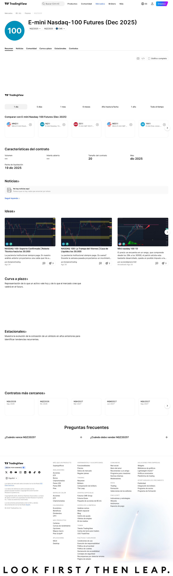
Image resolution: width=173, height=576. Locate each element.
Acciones (56, 473)
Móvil (55, 541)
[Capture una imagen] (138, 58)
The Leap (81, 488)
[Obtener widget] (143, 58)
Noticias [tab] (19, 48)
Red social (114, 466)
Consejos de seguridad (86, 554)
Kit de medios (82, 521)
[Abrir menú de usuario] (152, 3)
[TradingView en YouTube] (15, 472)
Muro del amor (116, 468)
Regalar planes (83, 473)
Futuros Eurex (82, 498)
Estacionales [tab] (60, 48)
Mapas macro (58, 531)
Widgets (141, 466)
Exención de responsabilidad (88, 543)
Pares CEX (57, 483)
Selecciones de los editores (121, 491)
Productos (72, 4)
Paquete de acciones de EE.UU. (89, 501)
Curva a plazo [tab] (45, 48)
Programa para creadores (120, 473)
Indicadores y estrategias (120, 498)
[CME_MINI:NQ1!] (7, 244)
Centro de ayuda (83, 516)
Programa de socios (145, 488)
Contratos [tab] (73, 48)
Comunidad (86, 4)
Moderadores (116, 478)
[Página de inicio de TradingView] (16, 3)
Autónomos (115, 503)
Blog (79, 513)
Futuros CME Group (84, 496)
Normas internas (117, 476)
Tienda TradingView (85, 528)
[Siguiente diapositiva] (167, 232)
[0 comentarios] (44, 263)
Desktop (56, 543)
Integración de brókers (146, 486)
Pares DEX (57, 486)
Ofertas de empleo (84, 518)
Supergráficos (58, 466)
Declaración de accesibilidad (88, 551)
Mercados (100, 4)
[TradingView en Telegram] (30, 472)
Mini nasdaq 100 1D (128, 248)
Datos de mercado (84, 471)
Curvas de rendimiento (61, 526)
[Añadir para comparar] (30, 125)
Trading (113, 486)
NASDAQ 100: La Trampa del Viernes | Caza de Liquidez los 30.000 (84, 250)
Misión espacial (83, 511)
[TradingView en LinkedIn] (25, 472)
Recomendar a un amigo (120, 471)
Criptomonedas (59, 481)
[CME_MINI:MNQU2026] (120, 244)
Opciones (56, 528)
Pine (54, 488)
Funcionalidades (83, 466)
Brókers (112, 4)
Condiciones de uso (85, 541)
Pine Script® (57, 533)
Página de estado (84, 559)
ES (146, 4)
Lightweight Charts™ (145, 471)
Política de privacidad (85, 546)
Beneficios (57, 511)
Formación (114, 488)
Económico (57, 508)
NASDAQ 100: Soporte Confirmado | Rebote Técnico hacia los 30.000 (27, 250)
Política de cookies (84, 549)
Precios (80, 468)
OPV (54, 516)
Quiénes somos (83, 508)
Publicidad (142, 483)
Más (121, 4)
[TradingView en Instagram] (20, 472)
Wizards (114, 501)
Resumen (80, 481)
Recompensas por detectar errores (90, 556)
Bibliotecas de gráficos (146, 468)
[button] (79, 3)
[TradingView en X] (6, 472)
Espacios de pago (117, 506)
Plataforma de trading (146, 476)
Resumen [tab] (9, 48)
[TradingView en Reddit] (39, 472)
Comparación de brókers (87, 486)
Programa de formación (147, 491)
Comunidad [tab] (31, 48)
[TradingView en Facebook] (11, 472)
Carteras (56, 523)
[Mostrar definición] (14, 155)
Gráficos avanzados (145, 473)
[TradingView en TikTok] (34, 472)
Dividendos (57, 513)
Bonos (55, 478)
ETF (54, 475)
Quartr (28, 505)
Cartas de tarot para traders (88, 531)
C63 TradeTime (83, 533)
